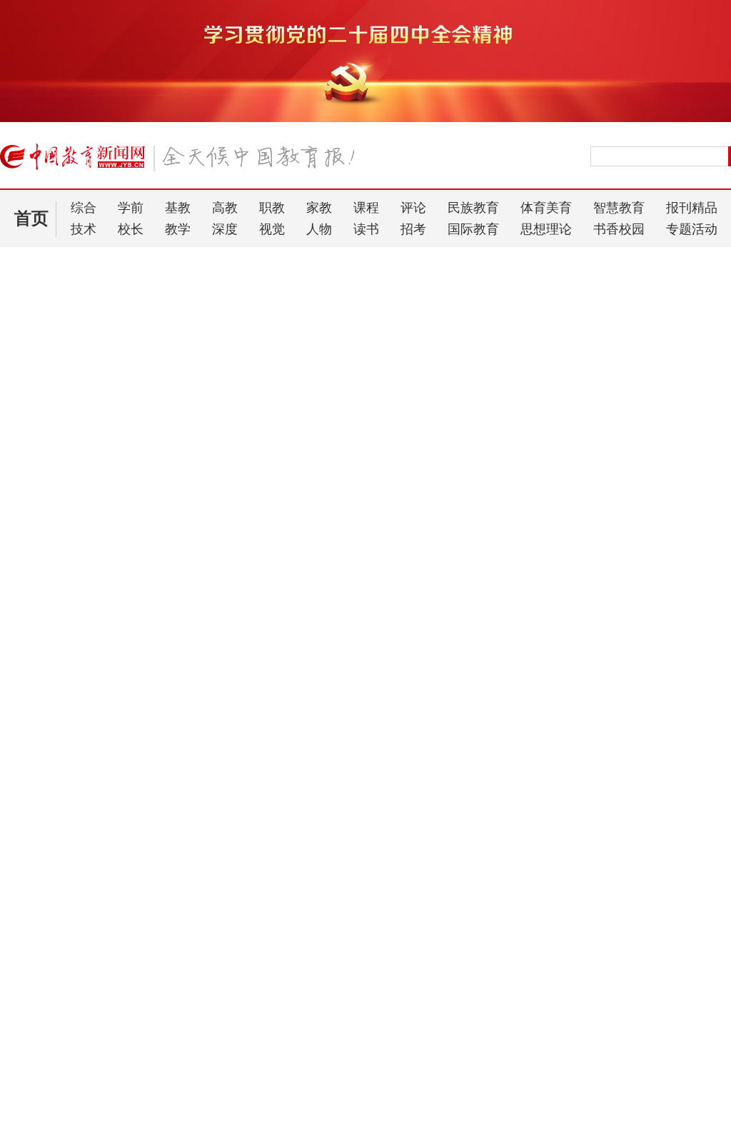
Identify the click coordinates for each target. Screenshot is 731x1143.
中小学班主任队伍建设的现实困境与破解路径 (100, 1127)
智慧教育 (619, 208)
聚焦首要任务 (171, 311)
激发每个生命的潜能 (64, 625)
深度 (225, 229)
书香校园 (619, 229)
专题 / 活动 (427, 1027)
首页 (31, 218)
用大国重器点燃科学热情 (62, 463)
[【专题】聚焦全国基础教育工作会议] (417, 812)
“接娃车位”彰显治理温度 (78, 440)
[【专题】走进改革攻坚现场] (130, 812)
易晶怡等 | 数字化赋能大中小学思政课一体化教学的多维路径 (134, 1100)
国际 (455, 888)
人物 (319, 229)
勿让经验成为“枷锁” (51, 649)
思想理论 (546, 229)
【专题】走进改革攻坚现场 (82, 835)
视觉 (272, 229)
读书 (366, 229)
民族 (385, 888)
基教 (178, 208)
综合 (83, 208)
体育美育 (546, 208)
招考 (413, 229)
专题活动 (691, 229)
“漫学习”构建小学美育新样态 (71, 389)
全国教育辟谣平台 (634, 835)
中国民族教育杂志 (646, 1075)
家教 (319, 208)
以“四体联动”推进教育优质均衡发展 (86, 556)
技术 (83, 229)
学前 (130, 208)
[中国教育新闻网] (182, 162)
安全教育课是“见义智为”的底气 (76, 482)
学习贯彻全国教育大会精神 (353, 1100)
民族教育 (473, 208)
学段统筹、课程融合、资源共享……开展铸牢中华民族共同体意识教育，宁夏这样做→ (135, 1073)
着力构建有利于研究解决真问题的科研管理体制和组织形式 (552, 311)
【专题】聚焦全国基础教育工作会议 (392, 835)
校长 (130, 229)
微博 (713, 311)
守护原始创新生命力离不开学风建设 (87, 575)
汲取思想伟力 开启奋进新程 (87, 347)
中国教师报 (628, 1050)
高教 (225, 208)
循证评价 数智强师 (59, 532)
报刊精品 (691, 208)
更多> (257, 1027)
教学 (178, 229)
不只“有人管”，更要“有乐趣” (70, 500)
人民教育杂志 (634, 1025)
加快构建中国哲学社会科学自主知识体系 (312, 311)
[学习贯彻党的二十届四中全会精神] (365, 119)
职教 (272, 208)
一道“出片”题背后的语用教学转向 (81, 408)
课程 (366, 208)
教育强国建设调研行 (338, 1073)
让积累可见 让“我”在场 (58, 593)
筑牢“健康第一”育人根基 (61, 371)
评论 (413, 208)
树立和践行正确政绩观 (343, 1127)
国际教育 (473, 229)
